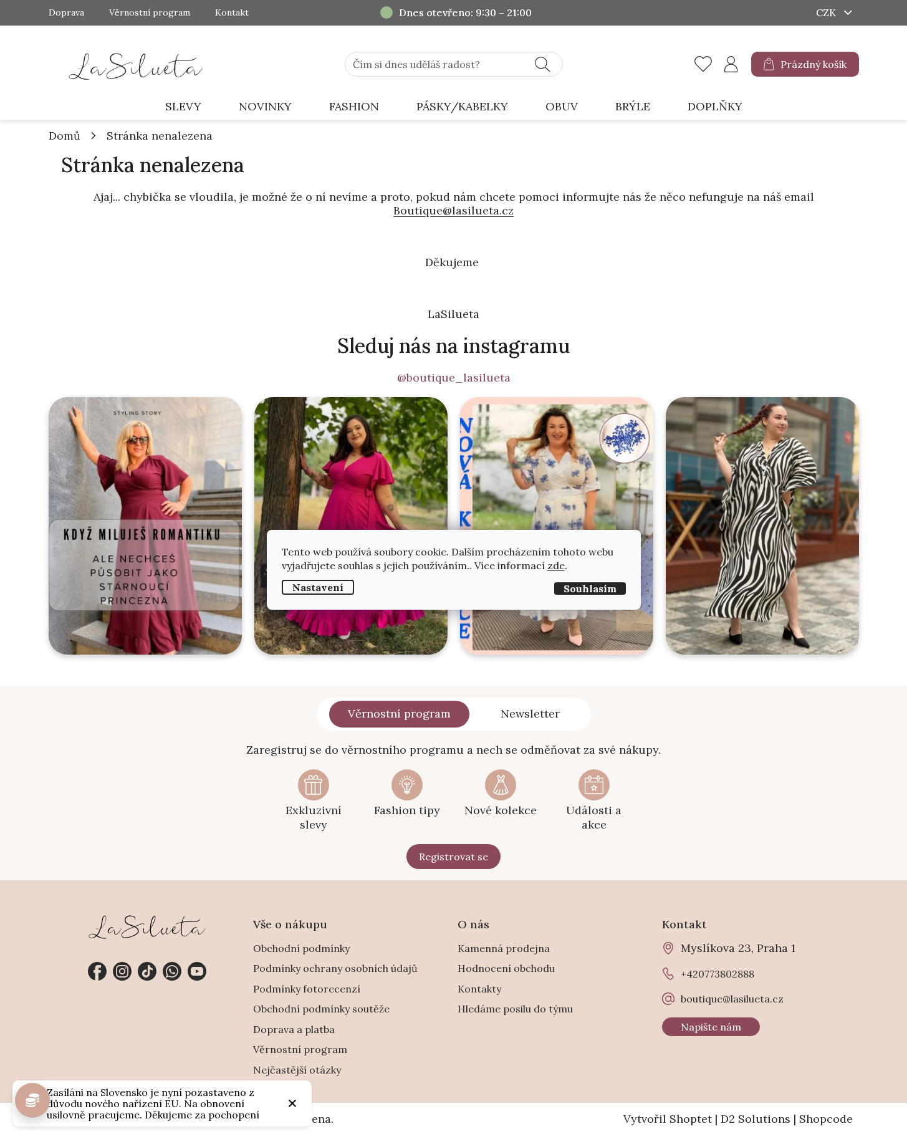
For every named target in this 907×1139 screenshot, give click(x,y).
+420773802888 (172, 971)
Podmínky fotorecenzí (306, 989)
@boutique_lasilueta (454, 378)
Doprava (66, 12)
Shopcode (826, 1119)
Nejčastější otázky (297, 1070)
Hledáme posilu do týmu (515, 1008)
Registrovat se (453, 856)
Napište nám (711, 1027)
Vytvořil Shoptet (667, 1119)
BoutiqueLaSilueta (97, 971)
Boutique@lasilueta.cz (453, 210)
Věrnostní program (149, 12)
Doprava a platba (294, 1029)
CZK (827, 12)
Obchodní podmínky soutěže (321, 1008)
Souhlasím (590, 588)
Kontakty (479, 989)
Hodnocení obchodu (506, 968)
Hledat (542, 64)
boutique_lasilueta (122, 971)
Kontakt (232, 12)
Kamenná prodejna (504, 948)
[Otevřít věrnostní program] (32, 1100)
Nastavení (317, 586)
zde (556, 565)
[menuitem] (183, 107)
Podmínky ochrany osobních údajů (335, 968)
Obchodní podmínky (301, 948)
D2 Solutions (755, 1119)
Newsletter (530, 713)
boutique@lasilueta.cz (732, 998)
